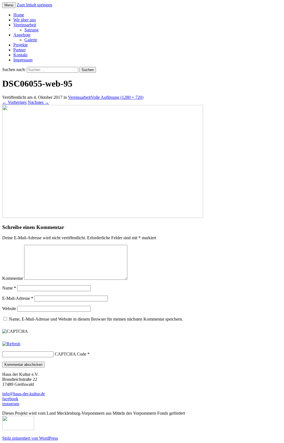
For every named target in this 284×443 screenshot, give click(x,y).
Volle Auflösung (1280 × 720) (117, 97)
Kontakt (20, 54)
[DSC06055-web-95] (102, 216)
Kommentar (12, 278)
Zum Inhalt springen (34, 4)
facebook (10, 398)
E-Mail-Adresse (17, 298)
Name (9, 288)
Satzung (31, 29)
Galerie (30, 39)
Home (18, 14)
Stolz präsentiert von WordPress (30, 438)
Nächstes (38, 102)
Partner (19, 49)
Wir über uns (24, 19)
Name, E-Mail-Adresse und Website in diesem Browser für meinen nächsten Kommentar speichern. (96, 319)
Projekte (20, 44)
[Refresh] (11, 343)
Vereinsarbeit (24, 24)
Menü (8, 5)
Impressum (22, 59)
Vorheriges (14, 102)
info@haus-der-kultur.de (23, 393)
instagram (10, 403)
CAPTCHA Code (70, 354)
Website (9, 308)
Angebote (22, 34)
